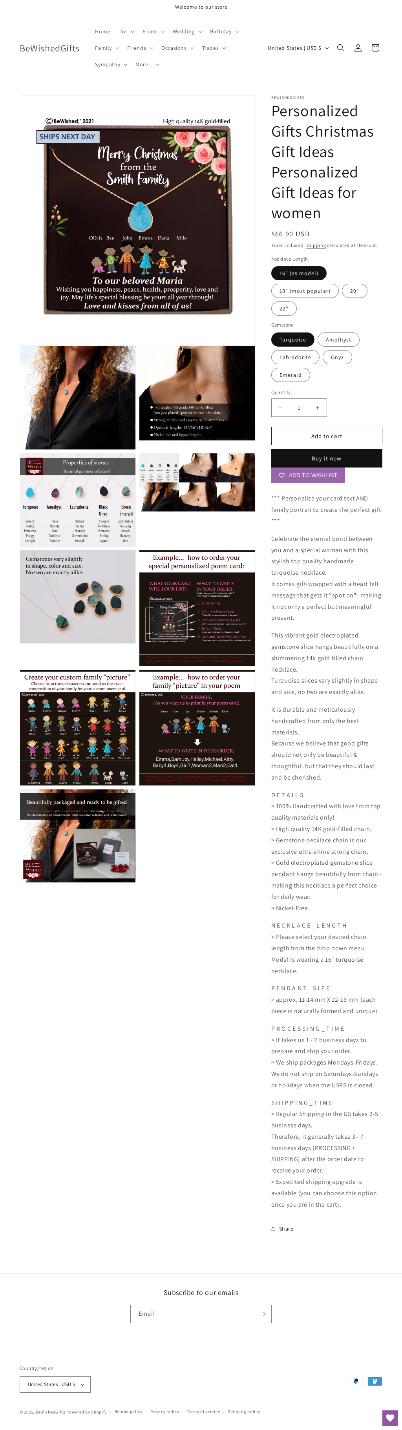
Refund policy (129, 1411)
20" (354, 290)
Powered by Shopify (86, 1412)
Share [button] (286, 1228)
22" (284, 308)
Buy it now (327, 458)
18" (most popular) (305, 290)
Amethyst (338, 339)
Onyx (337, 357)
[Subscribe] (262, 1314)
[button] (126, 31)
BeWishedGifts (51, 1412)
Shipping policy (244, 1411)
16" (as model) (299, 273)
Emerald (291, 374)
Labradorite (295, 357)
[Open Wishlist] (390, 1418)
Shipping (316, 245)
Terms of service (203, 1411)
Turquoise (293, 339)
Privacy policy (164, 1411)
